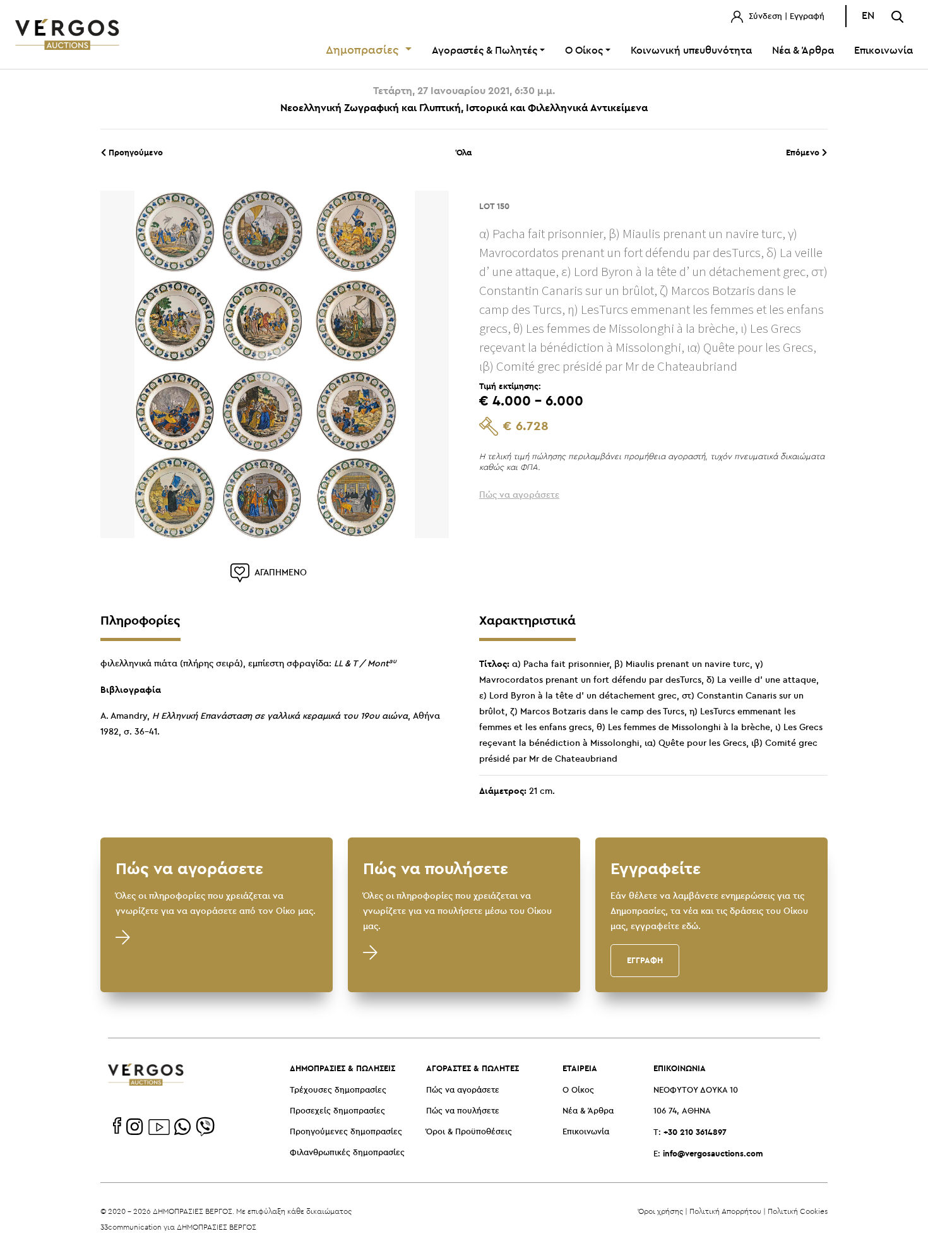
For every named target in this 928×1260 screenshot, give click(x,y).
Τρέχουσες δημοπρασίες (338, 1090)
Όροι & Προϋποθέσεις (469, 1132)
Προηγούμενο (134, 152)
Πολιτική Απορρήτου (725, 1211)
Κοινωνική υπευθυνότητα (691, 50)
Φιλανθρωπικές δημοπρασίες (347, 1153)
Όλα (464, 152)
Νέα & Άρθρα (803, 50)
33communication (131, 1227)
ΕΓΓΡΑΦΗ (645, 960)
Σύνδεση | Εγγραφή (785, 16)
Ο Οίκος (578, 1090)
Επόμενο (804, 152)
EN (868, 16)
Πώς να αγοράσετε (462, 1090)
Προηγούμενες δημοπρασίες (346, 1132)
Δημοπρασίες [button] (364, 50)
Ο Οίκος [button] (584, 50)
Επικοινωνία (883, 50)
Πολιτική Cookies (798, 1211)
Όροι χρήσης (660, 1211)
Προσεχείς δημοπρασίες (337, 1111)
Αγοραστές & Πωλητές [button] (484, 50)
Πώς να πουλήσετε (462, 1111)
